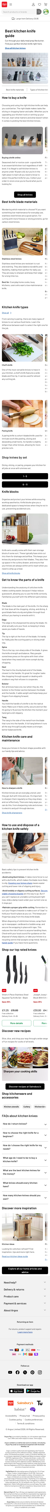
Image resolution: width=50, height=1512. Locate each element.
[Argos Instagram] (40, 1372)
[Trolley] (46, 4)
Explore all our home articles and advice (25, 1270)
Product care (11, 1296)
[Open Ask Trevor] (46, 12)
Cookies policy (15, 1419)
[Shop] (11, 4)
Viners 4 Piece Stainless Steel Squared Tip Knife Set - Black (15, 996)
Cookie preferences (34, 1419)
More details (16, 1023)
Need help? (10, 1282)
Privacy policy (39, 1415)
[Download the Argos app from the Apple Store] (16, 1390)
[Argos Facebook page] (17, 1372)
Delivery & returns (14, 1289)
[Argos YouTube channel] (10, 1372)
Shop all (5, 312)
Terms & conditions (25, 1423)
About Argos (11, 1310)
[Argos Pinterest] (32, 1372)
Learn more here (25, 1332)
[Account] (33, 4)
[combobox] (19, 12)
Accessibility (11, 1415)
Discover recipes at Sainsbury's (25, 1086)
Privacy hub (25, 1415)
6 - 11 (25, 484)
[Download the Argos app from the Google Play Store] (33, 1390)
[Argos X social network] (25, 1372)
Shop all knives (25, 194)
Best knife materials (15, 89)
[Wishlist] (39, 4)
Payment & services (15, 1303)
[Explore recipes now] (25, 1064)
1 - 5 (25, 476)
